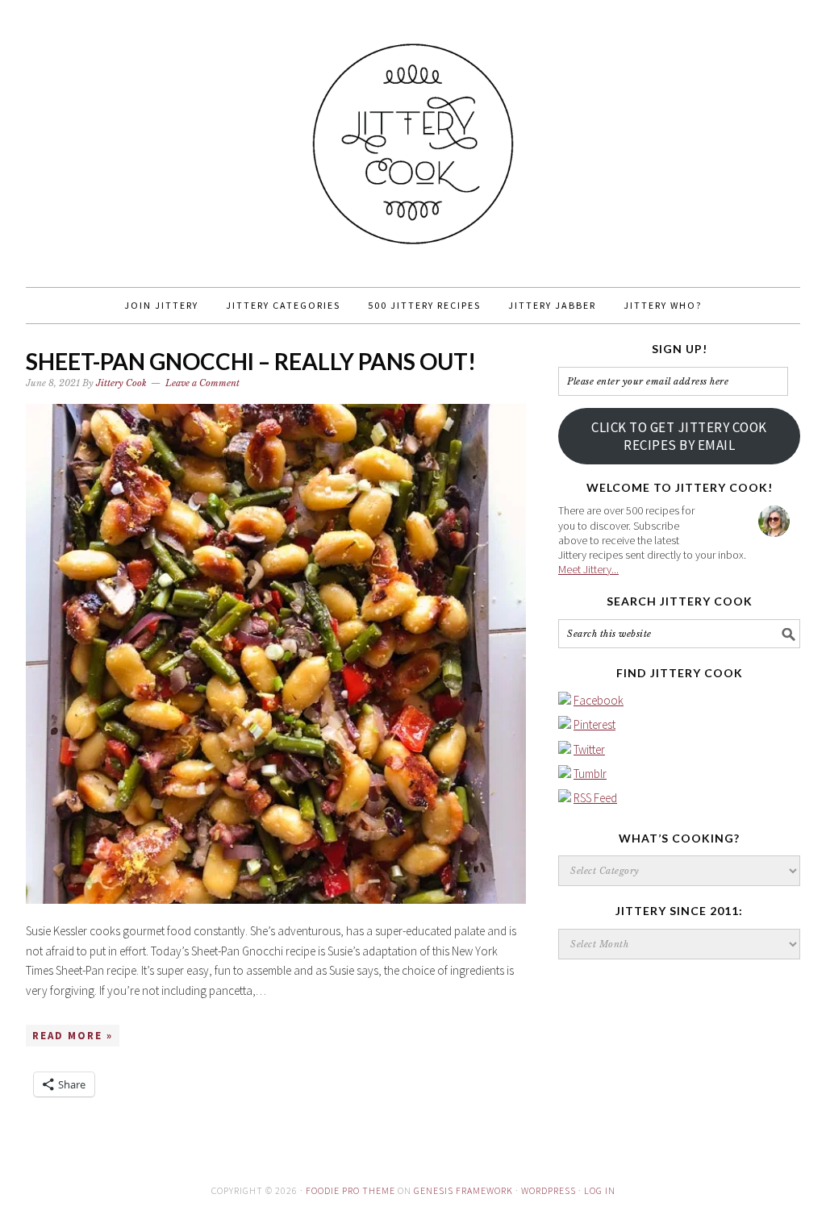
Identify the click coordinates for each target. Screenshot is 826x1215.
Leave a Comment (202, 383)
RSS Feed (595, 797)
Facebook (599, 700)
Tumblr (590, 773)
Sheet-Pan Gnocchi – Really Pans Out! (251, 361)
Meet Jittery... (588, 569)
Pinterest (594, 724)
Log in (599, 1190)
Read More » (72, 1035)
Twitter (589, 749)
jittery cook (413, 136)
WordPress (548, 1190)
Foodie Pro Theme (350, 1190)
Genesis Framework (463, 1190)
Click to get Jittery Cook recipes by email (679, 436)
